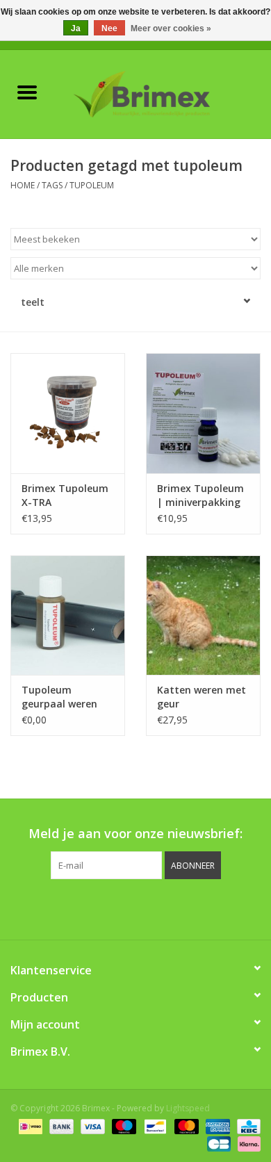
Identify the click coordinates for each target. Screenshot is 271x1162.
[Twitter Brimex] (98, 908)
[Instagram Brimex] (198, 908)
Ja (76, 28)
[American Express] (216, 1125)
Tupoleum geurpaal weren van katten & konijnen (59, 697)
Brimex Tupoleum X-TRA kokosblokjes (65, 495)
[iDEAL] (29, 1125)
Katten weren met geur (201, 696)
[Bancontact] (153, 1125)
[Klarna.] (247, 1143)
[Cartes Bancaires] (217, 1143)
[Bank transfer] (60, 1125)
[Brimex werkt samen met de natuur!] (162, 92)
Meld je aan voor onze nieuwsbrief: (135, 833)
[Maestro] (122, 1125)
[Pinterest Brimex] (123, 908)
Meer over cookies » (171, 28)
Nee (109, 28)
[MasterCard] (185, 1125)
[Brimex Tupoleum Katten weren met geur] (203, 615)
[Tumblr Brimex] (173, 908)
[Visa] (91, 1125)
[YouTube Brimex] (148, 908)
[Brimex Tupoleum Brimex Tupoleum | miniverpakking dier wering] (203, 413)
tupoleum (91, 185)
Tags (52, 185)
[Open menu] (27, 92)
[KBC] (246, 1125)
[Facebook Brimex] (73, 908)
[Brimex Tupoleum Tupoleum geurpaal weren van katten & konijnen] (67, 615)
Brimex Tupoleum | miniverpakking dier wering (200, 495)
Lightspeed (188, 1108)
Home (22, 185)
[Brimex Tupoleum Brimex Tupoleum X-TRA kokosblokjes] (67, 413)
